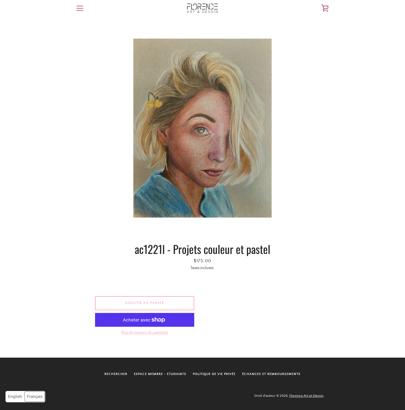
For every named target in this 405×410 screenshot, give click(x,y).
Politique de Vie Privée (214, 374)
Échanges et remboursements (271, 374)
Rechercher (115, 374)
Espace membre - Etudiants (160, 374)
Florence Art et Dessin (306, 396)
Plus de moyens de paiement (144, 332)
